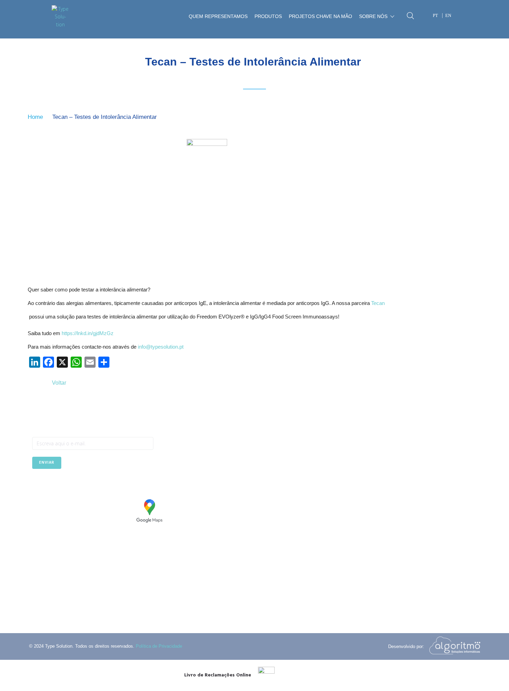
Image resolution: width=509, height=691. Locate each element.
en (448, 15)
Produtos (268, 16)
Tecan (378, 303)
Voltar (59, 383)
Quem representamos (218, 16)
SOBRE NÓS (373, 16)
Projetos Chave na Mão (320, 16)
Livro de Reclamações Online (217, 675)
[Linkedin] (54, 486)
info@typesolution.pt (161, 347)
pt (435, 15)
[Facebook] (37, 486)
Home (35, 117)
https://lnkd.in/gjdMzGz (88, 333)
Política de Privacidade (159, 646)
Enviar (46, 463)
